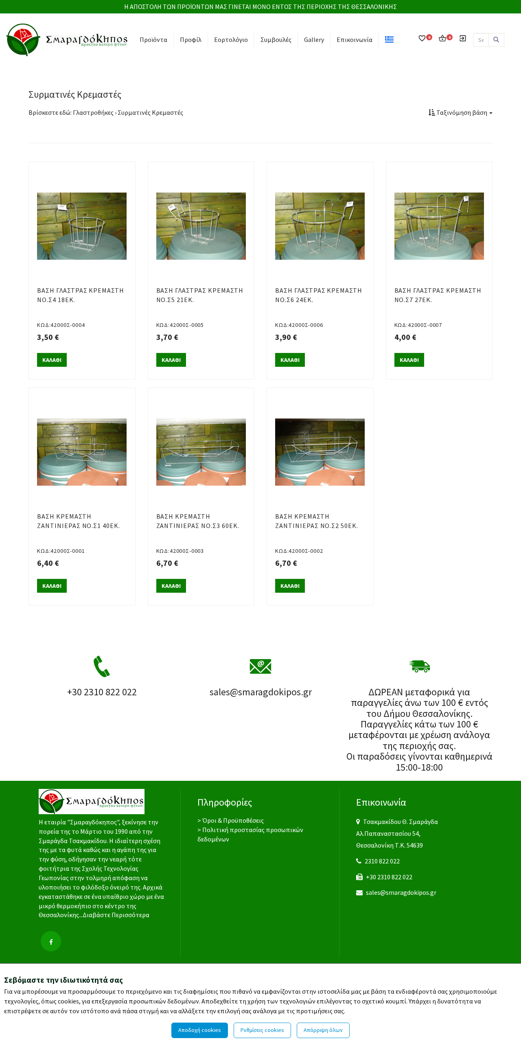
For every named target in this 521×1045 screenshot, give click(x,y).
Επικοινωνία (354, 39)
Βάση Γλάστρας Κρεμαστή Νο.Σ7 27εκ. (438, 295)
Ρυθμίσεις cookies (262, 1030)
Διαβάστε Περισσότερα (116, 915)
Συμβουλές (275, 39)
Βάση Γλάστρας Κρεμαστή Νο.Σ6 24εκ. (318, 295)
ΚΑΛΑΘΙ (51, 360)
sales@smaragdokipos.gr (401, 892)
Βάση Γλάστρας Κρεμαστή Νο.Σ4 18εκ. (80, 295)
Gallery (314, 39)
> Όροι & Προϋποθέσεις (230, 820)
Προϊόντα (153, 39)
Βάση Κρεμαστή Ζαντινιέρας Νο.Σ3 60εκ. (197, 521)
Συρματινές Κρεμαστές (150, 112)
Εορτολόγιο (231, 39)
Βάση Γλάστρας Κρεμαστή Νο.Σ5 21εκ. (199, 295)
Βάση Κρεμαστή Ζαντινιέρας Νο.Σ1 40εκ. (78, 521)
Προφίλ (190, 39)
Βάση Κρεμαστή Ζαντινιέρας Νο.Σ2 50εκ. (316, 521)
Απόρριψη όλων (323, 1030)
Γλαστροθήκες (93, 112)
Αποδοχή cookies (199, 1030)
